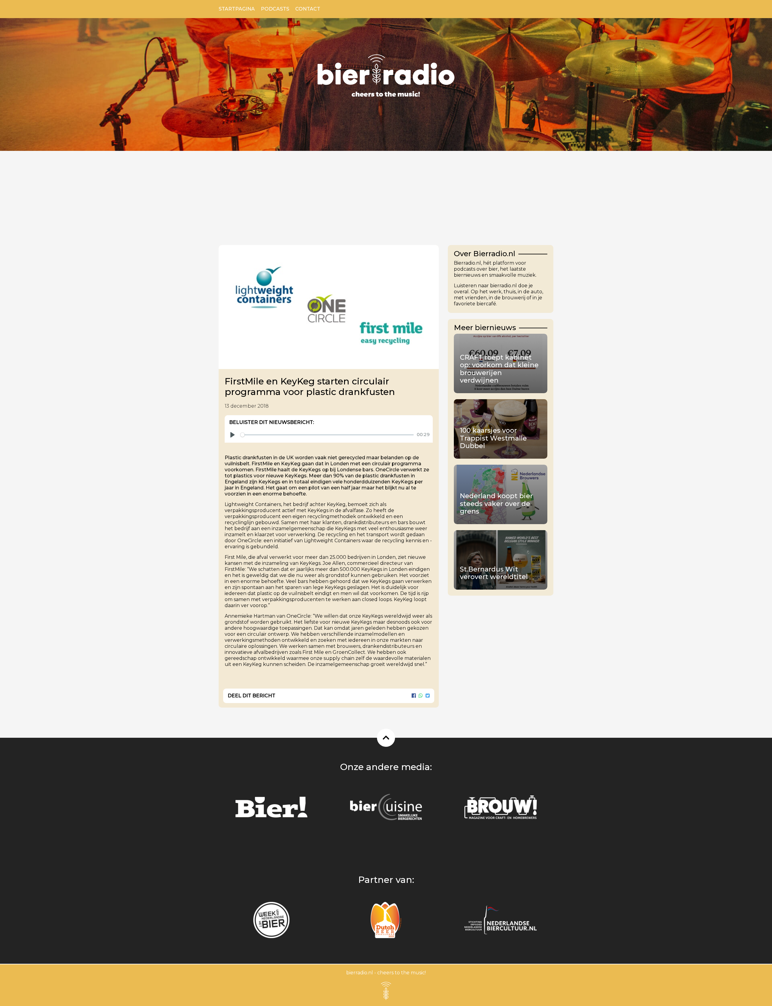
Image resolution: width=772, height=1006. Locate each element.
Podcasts (275, 9)
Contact (307, 9)
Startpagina (237, 9)
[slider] (327, 435)
